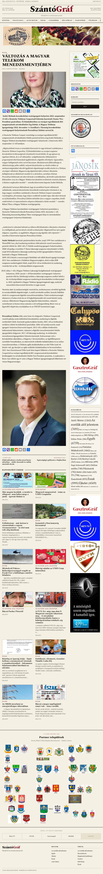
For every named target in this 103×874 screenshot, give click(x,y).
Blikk (81, 429)
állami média (77, 486)
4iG (73, 414)
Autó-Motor (32, 20)
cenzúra (88, 432)
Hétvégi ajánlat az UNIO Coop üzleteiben (49, 569)
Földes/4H (93, 20)
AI (83, 414)
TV (75, 475)
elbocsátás (83, 443)
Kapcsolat (97, 1)
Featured (76, 447)
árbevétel (87, 486)
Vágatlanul (17, 20)
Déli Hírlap (67, 20)
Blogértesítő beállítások (85, 856)
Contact (80, 859)
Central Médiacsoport (77, 432)
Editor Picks (79, 439)
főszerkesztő (85, 453)
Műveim (91, 462)
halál (77, 456)
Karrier (76, 459)
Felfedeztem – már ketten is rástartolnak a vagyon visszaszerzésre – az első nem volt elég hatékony (15, 526)
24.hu (78, 414)
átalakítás (94, 486)
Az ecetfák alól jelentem (13, 489)
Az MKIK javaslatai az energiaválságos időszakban (15, 705)
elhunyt (91, 443)
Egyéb (4, 566)
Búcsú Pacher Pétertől (12, 611)
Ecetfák (5, 20)
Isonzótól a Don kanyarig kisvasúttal (47, 524)
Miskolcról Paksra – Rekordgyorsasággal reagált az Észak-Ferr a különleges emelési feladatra (17, 572)
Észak (43, 20)
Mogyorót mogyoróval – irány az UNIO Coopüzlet (50, 493)
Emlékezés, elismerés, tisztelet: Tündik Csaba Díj (50, 659)
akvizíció (89, 414)
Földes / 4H (76, 453)
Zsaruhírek (80, 20)
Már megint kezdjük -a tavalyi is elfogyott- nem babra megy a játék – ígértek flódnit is (17, 494)
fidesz (93, 451)
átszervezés (75, 489)
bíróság (94, 429)
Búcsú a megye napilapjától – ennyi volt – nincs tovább (48, 705)
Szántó (51, 9)
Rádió (82, 472)
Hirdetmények (88, 456)
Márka (80, 462)
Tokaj (51, 809)
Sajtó (92, 472)
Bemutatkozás (82, 853)
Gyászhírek (54, 20)
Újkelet (87, 483)
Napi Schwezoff (80, 465)
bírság (87, 429)
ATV (95, 417)
